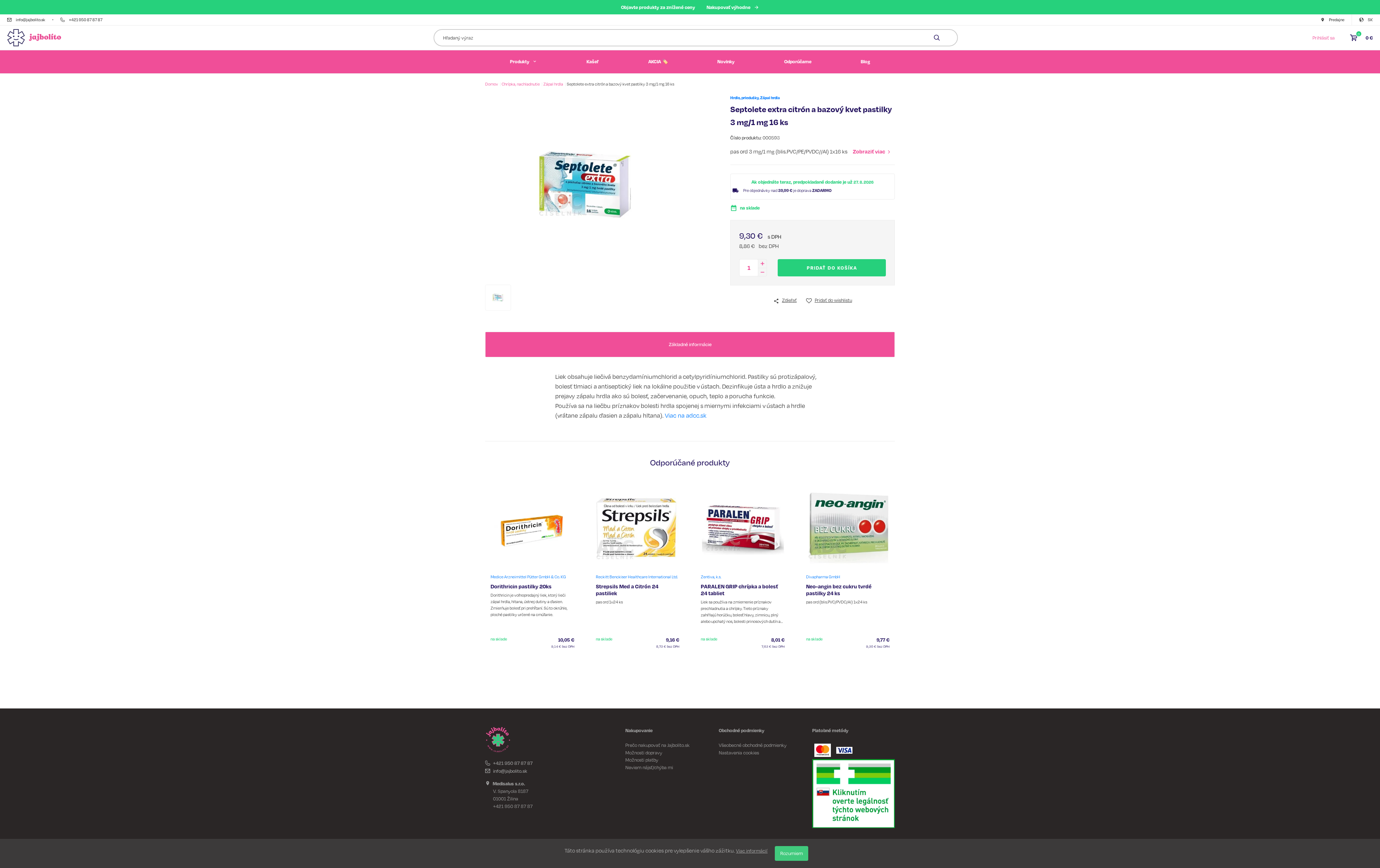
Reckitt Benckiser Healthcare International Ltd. (637, 577)
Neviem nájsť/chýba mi (649, 767)
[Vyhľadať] (937, 37)
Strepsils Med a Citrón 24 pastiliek (627, 590)
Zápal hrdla (553, 84)
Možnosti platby (641, 760)
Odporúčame (797, 61)
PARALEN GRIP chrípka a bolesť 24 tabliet (739, 590)
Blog (865, 61)
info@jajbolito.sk (510, 771)
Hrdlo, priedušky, (745, 98)
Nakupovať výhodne (728, 7)
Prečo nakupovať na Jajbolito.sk (657, 745)
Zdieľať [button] (789, 300)
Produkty (519, 61)
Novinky (726, 61)
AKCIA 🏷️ (658, 61)
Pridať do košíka (832, 268)
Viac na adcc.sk (686, 415)
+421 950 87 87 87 (513, 763)
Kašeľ (592, 61)
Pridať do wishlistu (833, 300)
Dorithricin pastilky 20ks (521, 586)
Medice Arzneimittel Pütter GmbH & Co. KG (528, 577)
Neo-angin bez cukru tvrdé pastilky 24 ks (838, 590)
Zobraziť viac (869, 151)
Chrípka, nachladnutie (521, 84)
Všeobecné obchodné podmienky (753, 745)
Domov (492, 84)
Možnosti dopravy (643, 752)
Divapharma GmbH (823, 577)
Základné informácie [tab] (690, 344)
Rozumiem (791, 853)
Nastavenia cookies (739, 752)
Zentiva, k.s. (711, 577)
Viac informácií (752, 851)
